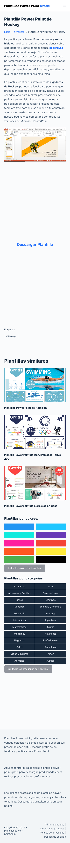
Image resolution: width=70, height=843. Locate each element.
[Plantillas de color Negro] (51, 559)
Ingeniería (50, 620)
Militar (50, 627)
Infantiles (50, 613)
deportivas (56, 47)
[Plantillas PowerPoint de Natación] (35, 385)
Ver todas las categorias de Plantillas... (28, 669)
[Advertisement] (35, 199)
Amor (51, 653)
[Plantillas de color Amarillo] (51, 551)
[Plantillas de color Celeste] (51, 527)
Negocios (19, 640)
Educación (19, 613)
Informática (19, 620)
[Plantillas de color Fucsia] (19, 543)
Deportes (19, 606)
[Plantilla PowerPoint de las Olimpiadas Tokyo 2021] (35, 432)
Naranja (11, 336)
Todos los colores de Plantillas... (24, 568)
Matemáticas (19, 627)
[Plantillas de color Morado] (51, 535)
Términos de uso (54, 824)
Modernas (19, 633)
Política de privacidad (52, 832)
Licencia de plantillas (52, 828)
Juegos (50, 660)
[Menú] (64, 5)
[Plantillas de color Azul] (19, 527)
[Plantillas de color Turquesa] (19, 535)
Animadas (19, 586)
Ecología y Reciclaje (50, 606)
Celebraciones (50, 593)
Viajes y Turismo (19, 653)
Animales (19, 660)
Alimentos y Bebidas (19, 593)
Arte (50, 586)
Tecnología (50, 647)
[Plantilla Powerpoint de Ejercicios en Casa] (35, 483)
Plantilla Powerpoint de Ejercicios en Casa (30, 505)
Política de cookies (55, 836)
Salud (19, 647)
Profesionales (50, 640)
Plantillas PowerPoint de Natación (25, 407)
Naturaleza (50, 633)
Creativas (50, 599)
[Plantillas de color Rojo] (51, 543)
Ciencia (19, 599)
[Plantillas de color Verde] (19, 559)
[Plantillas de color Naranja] (19, 551)
